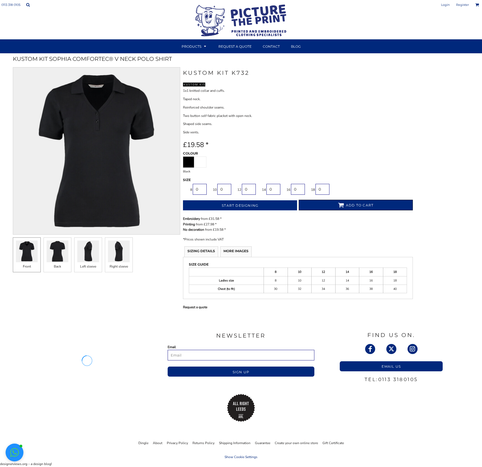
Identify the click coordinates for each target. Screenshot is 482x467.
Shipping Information (234, 443)
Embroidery (191, 218)
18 (313, 189)
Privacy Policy (177, 443)
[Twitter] (391, 349)
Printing (189, 224)
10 (215, 189)
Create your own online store (296, 443)
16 (288, 189)
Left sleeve (88, 266)
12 (239, 189)
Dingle (143, 443)
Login (445, 5)
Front (27, 266)
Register (462, 5)
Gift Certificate (333, 443)
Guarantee (262, 443)
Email (172, 347)
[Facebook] (370, 349)
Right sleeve (119, 266)
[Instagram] (413, 349)
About (157, 443)
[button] (28, 5)
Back (57, 266)
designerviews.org (13, 464)
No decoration (193, 229)
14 (264, 189)
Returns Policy (203, 443)
